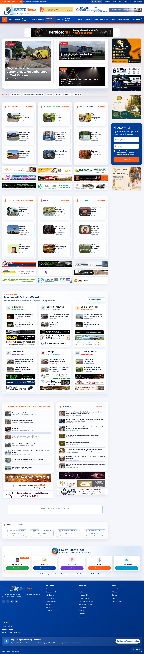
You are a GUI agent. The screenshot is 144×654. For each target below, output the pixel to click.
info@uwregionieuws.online (11, 632)
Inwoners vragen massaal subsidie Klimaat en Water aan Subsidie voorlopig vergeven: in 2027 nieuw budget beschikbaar (59, 116)
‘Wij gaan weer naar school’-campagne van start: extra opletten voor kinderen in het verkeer (96, 116)
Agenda (120, 1)
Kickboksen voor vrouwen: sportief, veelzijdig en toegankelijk (60, 228)
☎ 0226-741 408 (96, 1)
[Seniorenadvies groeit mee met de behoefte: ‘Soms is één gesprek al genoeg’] (49, 154)
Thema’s (113, 19)
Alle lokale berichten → (95, 299)
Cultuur (88, 19)
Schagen (115, 595)
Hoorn (114, 598)
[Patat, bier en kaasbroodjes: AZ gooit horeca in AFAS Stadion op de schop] (49, 248)
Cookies (82, 614)
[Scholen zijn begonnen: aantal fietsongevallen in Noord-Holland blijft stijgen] (13, 211)
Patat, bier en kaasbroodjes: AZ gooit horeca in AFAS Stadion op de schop (60, 247)
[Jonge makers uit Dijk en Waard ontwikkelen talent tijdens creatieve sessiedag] (85, 211)
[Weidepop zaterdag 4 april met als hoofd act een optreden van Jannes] (13, 248)
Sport (80, 19)
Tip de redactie (84, 598)
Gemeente (50, 18)
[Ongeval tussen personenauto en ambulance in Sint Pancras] (13, 117)
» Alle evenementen (44, 406)
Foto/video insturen (85, 604)
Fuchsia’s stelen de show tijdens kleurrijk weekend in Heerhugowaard (96, 153)
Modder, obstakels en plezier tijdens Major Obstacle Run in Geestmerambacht (60, 210)
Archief (17, 19)
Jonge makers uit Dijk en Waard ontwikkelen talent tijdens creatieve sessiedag (96, 210)
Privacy (81, 610)
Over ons (82, 589)
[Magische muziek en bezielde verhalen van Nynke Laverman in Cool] (85, 229)
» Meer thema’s (100, 406)
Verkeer (60, 19)
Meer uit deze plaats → (19, 309)
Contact (114, 1)
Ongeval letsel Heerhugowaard (24, 152)
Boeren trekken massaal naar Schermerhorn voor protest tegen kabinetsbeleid (24, 228)
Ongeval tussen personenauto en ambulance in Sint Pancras (24, 116)
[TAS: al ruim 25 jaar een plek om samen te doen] (49, 136)
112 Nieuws (24, 19)
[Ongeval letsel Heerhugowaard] (13, 154)
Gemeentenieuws (38, 19)
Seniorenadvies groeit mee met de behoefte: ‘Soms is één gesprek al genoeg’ (60, 153)
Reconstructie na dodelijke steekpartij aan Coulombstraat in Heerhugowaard (24, 134)
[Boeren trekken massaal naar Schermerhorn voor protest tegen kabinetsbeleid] (13, 229)
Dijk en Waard (117, 589)
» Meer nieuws (29, 106)
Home (10, 19)
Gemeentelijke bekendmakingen (33, 94)
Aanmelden (126, 159)
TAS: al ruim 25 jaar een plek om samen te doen (60, 134)
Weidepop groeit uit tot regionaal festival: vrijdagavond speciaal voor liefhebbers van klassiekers (96, 247)
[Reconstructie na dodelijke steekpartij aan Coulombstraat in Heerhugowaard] (13, 136)
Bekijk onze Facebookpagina (128, 641)
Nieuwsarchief (51, 592)
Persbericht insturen (86, 601)
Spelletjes (104, 19)
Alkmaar (115, 592)
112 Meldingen (16, 94)
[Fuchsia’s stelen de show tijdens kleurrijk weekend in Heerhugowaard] (85, 154)
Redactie (82, 592)
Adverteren (107, 1)
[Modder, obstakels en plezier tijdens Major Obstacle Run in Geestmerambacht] (49, 211)
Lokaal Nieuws (68, 19)
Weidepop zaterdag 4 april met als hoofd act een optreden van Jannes (24, 247)
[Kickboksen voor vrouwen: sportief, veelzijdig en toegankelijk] (49, 229)
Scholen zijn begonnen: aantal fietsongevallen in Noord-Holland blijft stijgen (24, 210)
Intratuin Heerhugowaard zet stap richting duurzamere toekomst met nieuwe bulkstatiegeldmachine (96, 134)
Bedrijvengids (123, 19)
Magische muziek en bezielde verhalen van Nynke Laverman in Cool (96, 228)
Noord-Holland (117, 601)
